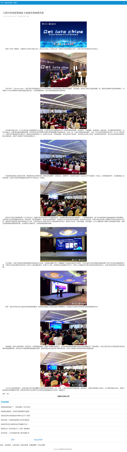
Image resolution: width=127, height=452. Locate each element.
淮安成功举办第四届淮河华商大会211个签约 (15, 416)
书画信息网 (24, 445)
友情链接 (8, 445)
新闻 (15, 3)
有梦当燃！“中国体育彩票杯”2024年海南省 (15, 420)
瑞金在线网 (8, 3)
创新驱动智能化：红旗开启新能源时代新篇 (15, 411)
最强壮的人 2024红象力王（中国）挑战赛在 (15, 429)
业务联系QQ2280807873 (65, 449)
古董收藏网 (32, 445)
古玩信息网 (41, 445)
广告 (1, 3)
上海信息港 (15, 445)
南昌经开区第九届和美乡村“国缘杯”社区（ (15, 424)
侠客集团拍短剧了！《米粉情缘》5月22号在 (15, 407)
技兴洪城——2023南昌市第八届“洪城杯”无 (15, 433)
